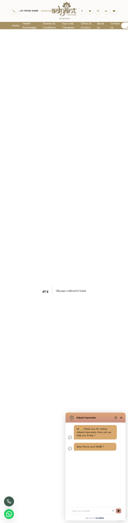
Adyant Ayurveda (86, 417)
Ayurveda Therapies (68, 25)
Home (15, 25)
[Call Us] (9, 501)
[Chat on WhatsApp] (9, 514)
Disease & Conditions (49, 25)
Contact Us (115, 25)
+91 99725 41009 (28, 10)
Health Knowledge (30, 25)
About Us (100, 25)
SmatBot (100, 518)
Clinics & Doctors (86, 25)
